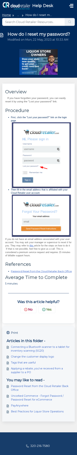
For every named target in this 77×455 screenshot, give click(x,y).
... (18, 15)
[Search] (70, 22)
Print (14, 333)
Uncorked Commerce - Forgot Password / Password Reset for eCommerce (37, 397)
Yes (49, 309)
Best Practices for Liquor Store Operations (37, 411)
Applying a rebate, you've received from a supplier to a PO (37, 370)
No (30, 309)
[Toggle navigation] (71, 6)
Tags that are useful (23, 362)
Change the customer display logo (32, 356)
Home (6, 15)
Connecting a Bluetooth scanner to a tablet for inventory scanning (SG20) (40, 348)
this (32, 245)
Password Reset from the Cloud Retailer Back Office (41, 271)
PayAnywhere (19, 405)
